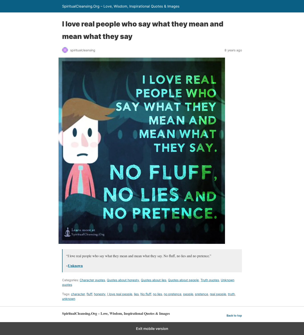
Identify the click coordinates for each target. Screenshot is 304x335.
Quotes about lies (153, 280)
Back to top (234, 315)
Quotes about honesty (123, 280)
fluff (89, 294)
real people (218, 294)
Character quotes (92, 280)
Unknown (75, 265)
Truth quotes (210, 280)
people (188, 294)
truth (231, 294)
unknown (68, 299)
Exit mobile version (152, 328)
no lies (157, 294)
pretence (201, 294)
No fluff (145, 294)
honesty (99, 294)
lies (136, 294)
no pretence (172, 294)
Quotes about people (183, 280)
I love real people (119, 294)
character (78, 294)
